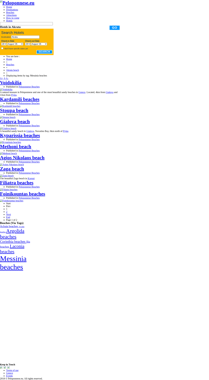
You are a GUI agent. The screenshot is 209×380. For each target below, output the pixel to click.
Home (9, 7)
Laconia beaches (12, 249)
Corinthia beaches (13, 241)
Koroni (31, 178)
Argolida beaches (12, 234)
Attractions (11, 15)
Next (8, 214)
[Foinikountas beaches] (11, 200)
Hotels (9, 20)
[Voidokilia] (6, 89)
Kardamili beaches (19, 99)
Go (114, 27)
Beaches (10, 12)
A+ (1, 78)
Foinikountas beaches (22, 193)
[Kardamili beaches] (10, 106)
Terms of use (12, 370)
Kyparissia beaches (20, 135)
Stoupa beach (14, 110)
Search (44, 51)
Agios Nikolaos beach (22, 157)
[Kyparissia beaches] (10, 142)
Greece (81, 92)
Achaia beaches (9, 226)
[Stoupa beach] (7, 117)
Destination (6, 37)
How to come (12, 18)
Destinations (12, 9)
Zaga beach (12, 168)
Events (9, 376)
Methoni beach (15, 146)
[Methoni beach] (8, 153)
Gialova (109, 92)
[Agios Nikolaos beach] (12, 164)
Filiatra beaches (16, 182)
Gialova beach (15, 121)
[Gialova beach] (8, 128)
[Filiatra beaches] (8, 189)
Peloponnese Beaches (29, 86)
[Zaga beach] (7, 175)
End (8, 217)
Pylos (14, 95)
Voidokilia (10, 82)
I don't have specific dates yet (16, 49)
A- (7, 78)
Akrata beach (12, 70)
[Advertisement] (23, 317)
